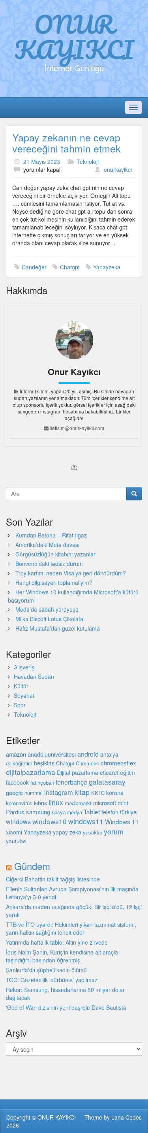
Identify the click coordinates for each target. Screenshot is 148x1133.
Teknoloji (88, 161)
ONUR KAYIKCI (74, 37)
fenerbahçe (71, 782)
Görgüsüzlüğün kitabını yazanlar (55, 554)
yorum (114, 831)
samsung (38, 812)
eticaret (109, 772)
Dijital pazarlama (77, 772)
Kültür (21, 686)
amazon (16, 754)
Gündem (32, 866)
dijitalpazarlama (30, 772)
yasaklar (92, 832)
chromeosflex (118, 763)
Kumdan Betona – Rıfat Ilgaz (51, 535)
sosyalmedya (67, 812)
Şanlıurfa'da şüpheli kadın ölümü (46, 970)
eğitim (127, 772)
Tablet (92, 811)
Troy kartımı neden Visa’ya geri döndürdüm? (70, 573)
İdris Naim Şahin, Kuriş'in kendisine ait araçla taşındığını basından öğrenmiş (62, 956)
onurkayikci (118, 169)
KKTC (98, 793)
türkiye (128, 812)
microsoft (104, 803)
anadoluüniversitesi (52, 754)
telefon (109, 812)
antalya (109, 754)
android (88, 754)
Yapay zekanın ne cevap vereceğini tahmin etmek (66, 142)
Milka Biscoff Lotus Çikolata (49, 619)
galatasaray (107, 782)
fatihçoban (42, 782)
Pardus (15, 812)
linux (56, 802)
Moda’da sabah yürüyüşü (47, 609)
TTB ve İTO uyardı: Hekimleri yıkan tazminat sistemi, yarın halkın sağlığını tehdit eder (71, 928)
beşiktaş (44, 763)
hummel (33, 793)
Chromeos (87, 763)
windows (18, 821)
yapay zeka (67, 832)
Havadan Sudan (34, 676)
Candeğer (34, 267)
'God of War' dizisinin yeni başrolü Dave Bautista (66, 1007)
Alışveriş (24, 667)
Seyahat (24, 695)
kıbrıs (40, 803)
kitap (82, 792)
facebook (17, 782)
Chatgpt (70, 267)
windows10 (49, 821)
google (14, 792)
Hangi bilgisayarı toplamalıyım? (53, 582)
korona (115, 793)
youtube (16, 841)
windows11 (85, 821)
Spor (20, 705)
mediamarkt (78, 803)
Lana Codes (126, 1117)
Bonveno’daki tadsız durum (49, 563)
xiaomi (14, 832)
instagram (58, 792)
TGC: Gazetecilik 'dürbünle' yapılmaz (51, 980)
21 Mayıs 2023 (41, 161)
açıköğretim (19, 763)
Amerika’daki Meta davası (47, 545)
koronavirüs (19, 803)
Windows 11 (122, 821)
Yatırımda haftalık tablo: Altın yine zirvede (57, 942)
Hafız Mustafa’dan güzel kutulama (57, 628)
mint (123, 803)
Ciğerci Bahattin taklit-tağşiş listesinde (53, 879)
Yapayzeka (106, 267)
